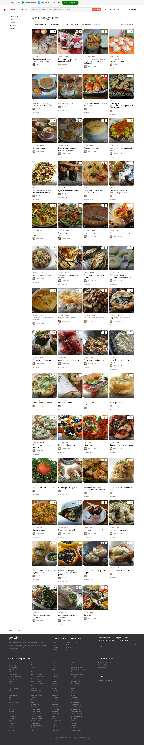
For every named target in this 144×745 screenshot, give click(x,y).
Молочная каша (36, 716)
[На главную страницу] (8, 9)
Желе (53, 716)
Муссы (54, 718)
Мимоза (33, 697)
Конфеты (55, 704)
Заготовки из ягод (77, 674)
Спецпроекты (102, 667)
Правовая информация (82, 739)
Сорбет (73, 662)
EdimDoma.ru (23, 642)
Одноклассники (58, 645)
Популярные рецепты (19, 658)
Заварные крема (57, 721)
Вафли (54, 688)
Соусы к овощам (76, 704)
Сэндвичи (11, 723)
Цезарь (33, 700)
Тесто (32, 730)
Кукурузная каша (36, 718)
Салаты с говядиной (37, 676)
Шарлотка (55, 695)
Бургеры (11, 721)
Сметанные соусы (76, 714)
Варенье (73, 688)
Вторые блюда (13, 688)
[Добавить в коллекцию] (54, 31)
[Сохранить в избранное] (51, 31)
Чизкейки (55, 711)
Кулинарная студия (104, 662)
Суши (32, 665)
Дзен (75, 642)
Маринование (75, 686)
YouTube (68, 642)
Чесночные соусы (76, 716)
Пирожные (55, 709)
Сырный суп (12, 669)
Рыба (10, 700)
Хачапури (55, 686)
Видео (12, 28)
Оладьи (54, 679)
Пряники (55, 697)
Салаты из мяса (36, 672)
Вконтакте (56, 642)
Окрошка (11, 686)
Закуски (11, 709)
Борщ (10, 681)
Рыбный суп (12, 672)
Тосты (32, 662)
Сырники (55, 676)
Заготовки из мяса (77, 667)
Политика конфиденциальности (67, 739)
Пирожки (55, 674)
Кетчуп (73, 721)
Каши (32, 702)
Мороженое (56, 707)
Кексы (54, 681)
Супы (10, 662)
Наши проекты (105, 658)
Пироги (54, 667)
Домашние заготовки (77, 665)
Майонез (74, 723)
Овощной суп (12, 674)
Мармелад (55, 714)
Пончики (55, 690)
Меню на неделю (70, 3)
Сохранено (14, 17)
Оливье (33, 686)
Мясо (10, 690)
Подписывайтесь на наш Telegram (50, 2)
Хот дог (10, 725)
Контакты (91, 739)
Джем (72, 690)
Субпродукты (12, 695)
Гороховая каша (36, 723)
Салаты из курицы (36, 674)
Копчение (74, 676)
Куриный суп (12, 665)
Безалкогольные (76, 730)
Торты (54, 702)
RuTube (68, 647)
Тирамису (55, 723)
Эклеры (54, 725)
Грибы (10, 707)
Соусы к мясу (75, 697)
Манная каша (35, 707)
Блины (54, 669)
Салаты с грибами (36, 679)
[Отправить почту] (134, 646)
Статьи (12, 22)
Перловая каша (36, 721)
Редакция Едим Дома (105, 680)
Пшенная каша (35, 704)
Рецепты (13, 20)
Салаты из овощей (37, 683)
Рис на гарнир (75, 683)
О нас (101, 676)
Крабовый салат (36, 693)
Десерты (55, 700)
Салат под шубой (36, 695)
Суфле (54, 728)
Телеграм (56, 647)
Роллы (33, 667)
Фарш (10, 697)
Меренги (55, 730)
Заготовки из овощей (78, 669)
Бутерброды (12, 716)
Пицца (54, 665)
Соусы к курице (76, 700)
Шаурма (11, 728)
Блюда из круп (75, 681)
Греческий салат (36, 690)
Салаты (33, 669)
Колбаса (11, 711)
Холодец (11, 730)
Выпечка (33, 728)
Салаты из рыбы (36, 681)
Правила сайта (54, 739)
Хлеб (53, 662)
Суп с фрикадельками (15, 679)
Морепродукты (13, 702)
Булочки (54, 693)
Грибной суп (12, 667)
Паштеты (11, 718)
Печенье (54, 672)
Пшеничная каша (36, 725)
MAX (67, 649)
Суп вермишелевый (14, 676)
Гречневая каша (36, 714)
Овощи (10, 704)
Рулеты (54, 683)
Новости (13, 25)
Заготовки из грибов (77, 672)
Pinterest (56, 649)
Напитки (73, 725)
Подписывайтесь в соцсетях (67, 638)
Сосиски (11, 714)
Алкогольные (75, 728)
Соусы (73, 695)
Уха (9, 683)
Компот (73, 693)
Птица (10, 693)
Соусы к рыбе (75, 702)
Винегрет (34, 688)
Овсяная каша (35, 711)
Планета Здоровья (30, 2)
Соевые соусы (75, 709)
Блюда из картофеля (77, 679)
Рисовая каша (35, 709)
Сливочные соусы (76, 707)
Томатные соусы (76, 711)
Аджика (73, 718)
